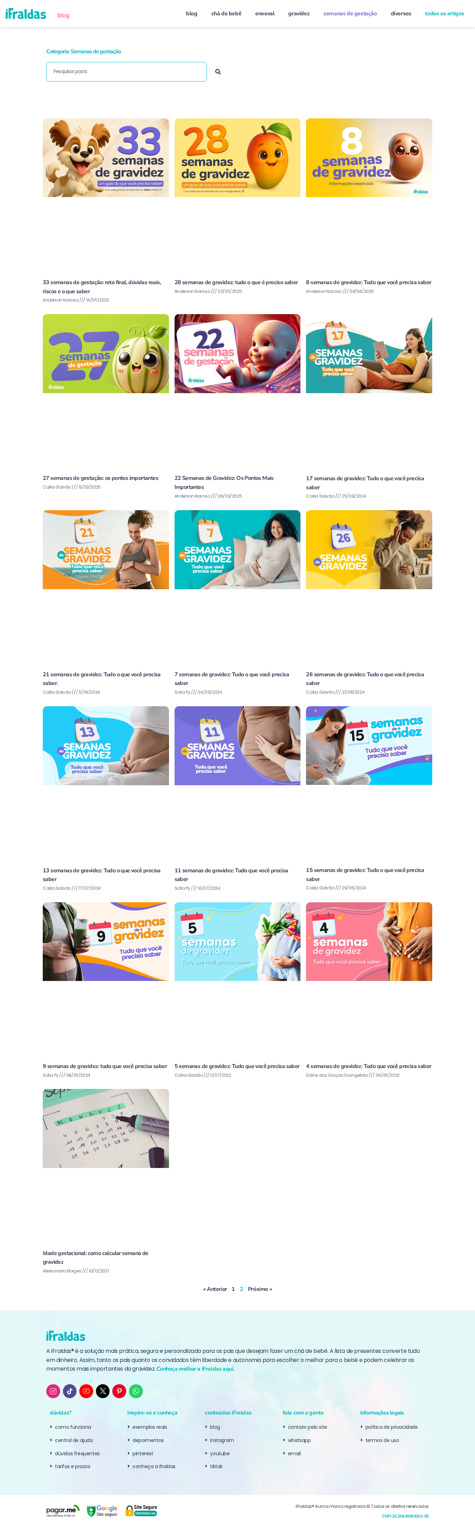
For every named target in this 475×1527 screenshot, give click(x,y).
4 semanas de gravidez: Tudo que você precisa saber (368, 1066)
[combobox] (126, 71)
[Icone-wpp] (136, 1391)
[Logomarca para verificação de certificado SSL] (141, 1511)
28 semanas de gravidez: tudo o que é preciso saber (236, 282)
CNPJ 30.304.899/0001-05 (405, 1516)
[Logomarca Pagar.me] (63, 1511)
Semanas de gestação (350, 13)
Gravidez (298, 13)
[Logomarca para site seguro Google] (102, 1511)
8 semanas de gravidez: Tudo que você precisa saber (368, 282)
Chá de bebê (226, 13)
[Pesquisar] (218, 71)
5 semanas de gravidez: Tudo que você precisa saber (237, 1066)
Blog (191, 13)
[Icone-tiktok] (70, 1391)
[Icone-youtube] (86, 1391)
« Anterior (215, 1289)
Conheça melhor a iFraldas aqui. (195, 1369)
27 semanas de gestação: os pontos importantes (100, 478)
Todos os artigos (444, 13)
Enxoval (264, 13)
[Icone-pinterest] (119, 1391)
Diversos (401, 13)
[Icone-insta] (53, 1391)
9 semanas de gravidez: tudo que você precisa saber (105, 1066)
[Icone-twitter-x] (103, 1391)
